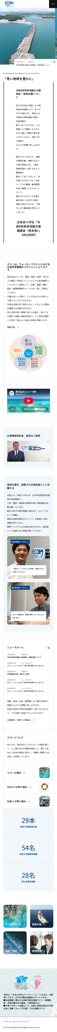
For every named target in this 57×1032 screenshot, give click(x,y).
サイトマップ (24, 1021)
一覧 (53, 62)
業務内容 (11, 327)
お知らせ (31, 62)
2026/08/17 (20, 62)
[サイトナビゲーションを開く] (53, 4)
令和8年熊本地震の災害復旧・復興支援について (33, 65)
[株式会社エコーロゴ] (5, 4)
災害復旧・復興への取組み (19, 720)
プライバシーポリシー (11, 1021)
